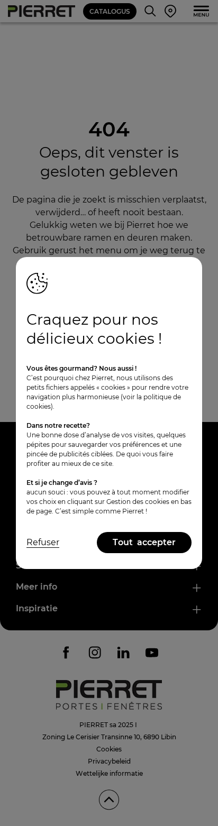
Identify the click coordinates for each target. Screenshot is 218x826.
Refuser (42, 542)
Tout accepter (144, 542)
